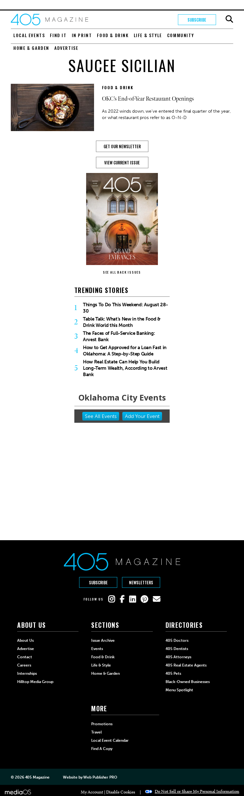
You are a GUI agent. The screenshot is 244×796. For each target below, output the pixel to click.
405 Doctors (177, 640)
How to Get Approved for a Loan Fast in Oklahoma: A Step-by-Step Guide (124, 351)
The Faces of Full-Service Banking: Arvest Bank (119, 336)
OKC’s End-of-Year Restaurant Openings (148, 99)
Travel (96, 732)
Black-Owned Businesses (188, 682)
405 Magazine (37, 777)
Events (97, 649)
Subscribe (196, 20)
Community (180, 35)
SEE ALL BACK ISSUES (122, 272)
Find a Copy (101, 748)
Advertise (66, 47)
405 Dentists (177, 649)
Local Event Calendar (110, 740)
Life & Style (148, 35)
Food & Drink (112, 35)
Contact (24, 657)
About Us (25, 640)
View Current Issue (122, 162)
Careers (24, 665)
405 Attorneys (178, 657)
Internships (27, 673)
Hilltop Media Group (35, 682)
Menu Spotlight (179, 690)
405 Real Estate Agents (186, 665)
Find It (58, 35)
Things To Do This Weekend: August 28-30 (125, 308)
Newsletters (141, 582)
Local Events (29, 35)
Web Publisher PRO (100, 777)
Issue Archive (103, 640)
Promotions (101, 724)
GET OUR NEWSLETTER (122, 146)
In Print (82, 35)
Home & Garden (31, 47)
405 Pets (173, 673)
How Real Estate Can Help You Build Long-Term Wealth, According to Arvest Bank (125, 368)
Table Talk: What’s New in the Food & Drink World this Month (121, 322)
